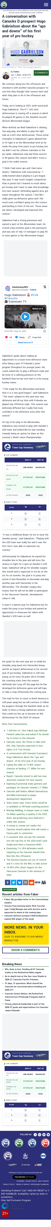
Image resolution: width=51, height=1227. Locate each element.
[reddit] (31, 882)
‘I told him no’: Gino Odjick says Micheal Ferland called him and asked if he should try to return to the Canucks (28, 734)
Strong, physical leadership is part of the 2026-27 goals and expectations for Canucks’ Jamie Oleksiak (27, 1007)
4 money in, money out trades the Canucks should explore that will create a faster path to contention (27, 829)
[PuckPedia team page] (43, 882)
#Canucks (10, 298)
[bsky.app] (19, 882)
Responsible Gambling (40, 1184)
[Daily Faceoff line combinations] (37, 882)
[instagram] (39, 1134)
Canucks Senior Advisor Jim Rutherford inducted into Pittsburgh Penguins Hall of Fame (25, 997)
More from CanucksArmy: (14, 724)
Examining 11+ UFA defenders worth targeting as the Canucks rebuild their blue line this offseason (26, 852)
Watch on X (37, 308)
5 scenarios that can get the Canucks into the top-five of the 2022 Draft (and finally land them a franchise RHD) (27, 840)
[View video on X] (25, 316)
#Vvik (34, 295)
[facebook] (7, 882)
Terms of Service (23, 1184)
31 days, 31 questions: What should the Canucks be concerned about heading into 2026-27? (25, 986)
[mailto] (25, 882)
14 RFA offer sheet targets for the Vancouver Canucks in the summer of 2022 (25, 871)
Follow (33, 289)
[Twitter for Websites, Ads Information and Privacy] (44, 331)
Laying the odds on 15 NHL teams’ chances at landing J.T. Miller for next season (26, 768)
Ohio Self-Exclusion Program (16, 1200)
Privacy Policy (9, 1184)
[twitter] (13, 882)
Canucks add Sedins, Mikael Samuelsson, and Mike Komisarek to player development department (27, 795)
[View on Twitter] (45, 288)
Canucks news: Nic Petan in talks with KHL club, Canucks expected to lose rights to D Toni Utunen (26, 745)
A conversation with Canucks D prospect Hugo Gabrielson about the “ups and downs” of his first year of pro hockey (27, 757)
